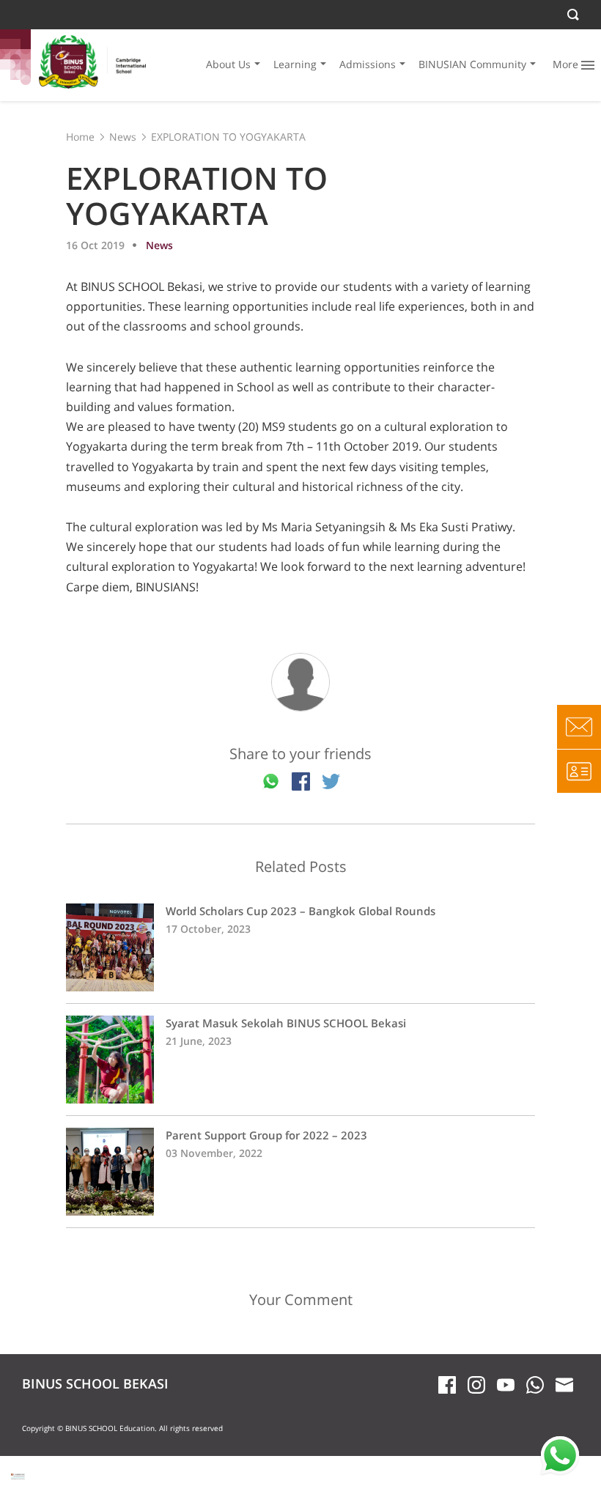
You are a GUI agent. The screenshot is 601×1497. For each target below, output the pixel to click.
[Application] (579, 771)
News (122, 137)
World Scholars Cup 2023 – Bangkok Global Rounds (300, 947)
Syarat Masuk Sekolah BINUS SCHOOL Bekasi (300, 1059)
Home (80, 137)
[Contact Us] (579, 727)
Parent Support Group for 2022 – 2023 (300, 1171)
